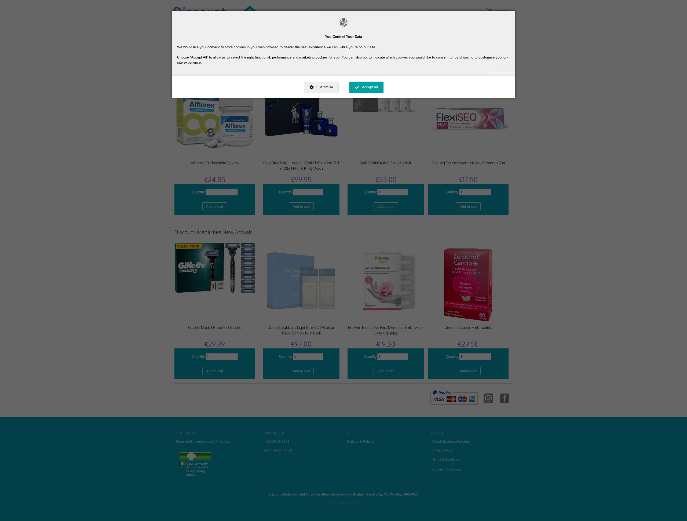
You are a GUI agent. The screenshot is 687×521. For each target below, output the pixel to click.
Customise (324, 87)
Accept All (370, 87)
